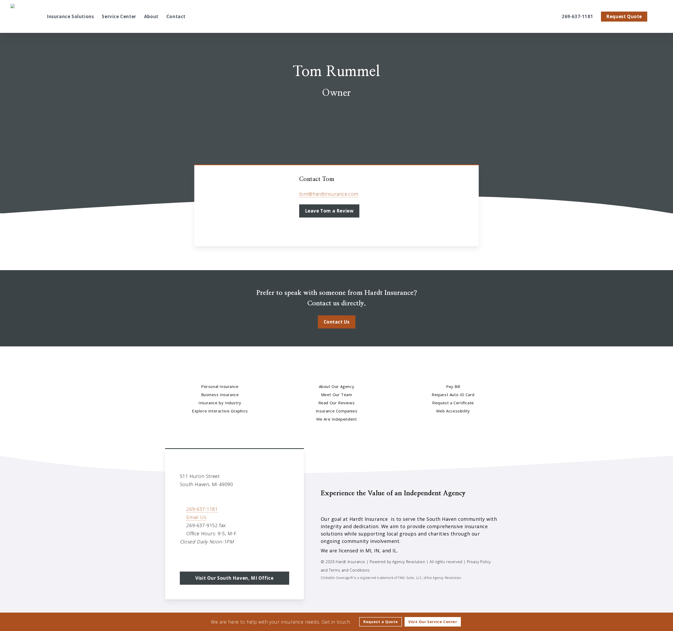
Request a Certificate (453, 402)
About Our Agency (336, 386)
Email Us (196, 517)
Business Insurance (220, 394)
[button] (329, 211)
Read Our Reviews (336, 402)
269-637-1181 (202, 509)
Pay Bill (453, 386)
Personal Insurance (220, 386)
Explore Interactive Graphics (220, 410)
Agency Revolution (408, 561)
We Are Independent (336, 419)
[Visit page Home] (23, 16)
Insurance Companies (336, 410)
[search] (659, 16)
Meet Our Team (336, 394)
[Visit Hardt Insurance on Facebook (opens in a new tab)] (185, 556)
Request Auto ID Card (453, 394)
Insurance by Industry (219, 402)
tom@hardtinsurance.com (328, 194)
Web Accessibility (453, 410)
